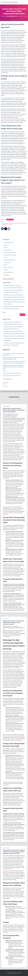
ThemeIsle (18, 972)
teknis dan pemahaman (8, 267)
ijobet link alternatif (17, 740)
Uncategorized (10, 219)
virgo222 (5, 383)
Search (4, 312)
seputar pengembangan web (9, 259)
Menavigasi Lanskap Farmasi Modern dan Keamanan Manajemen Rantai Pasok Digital (14, 410)
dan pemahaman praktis (9, 242)
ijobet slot (5, 514)
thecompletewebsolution (6, 119)
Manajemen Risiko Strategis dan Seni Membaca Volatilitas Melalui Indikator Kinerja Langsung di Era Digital (13, 367)
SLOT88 (5, 264)
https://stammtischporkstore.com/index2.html (12, 373)
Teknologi (5, 269)
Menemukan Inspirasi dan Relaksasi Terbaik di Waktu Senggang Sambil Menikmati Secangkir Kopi (14, 851)
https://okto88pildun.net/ (8, 379)
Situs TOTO (5, 386)
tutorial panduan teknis (8, 272)
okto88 (4, 370)
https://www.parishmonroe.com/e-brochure (11, 375)
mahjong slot (6, 244)
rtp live (5, 257)
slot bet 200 (5, 382)
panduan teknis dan (8, 249)
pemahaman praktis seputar (9, 252)
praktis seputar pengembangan (10, 254)
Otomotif (5, 247)
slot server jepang (7, 262)
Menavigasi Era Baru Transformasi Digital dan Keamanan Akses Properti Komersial (13, 622)
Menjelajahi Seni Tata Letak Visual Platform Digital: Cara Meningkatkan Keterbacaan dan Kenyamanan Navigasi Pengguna (14, 301)
